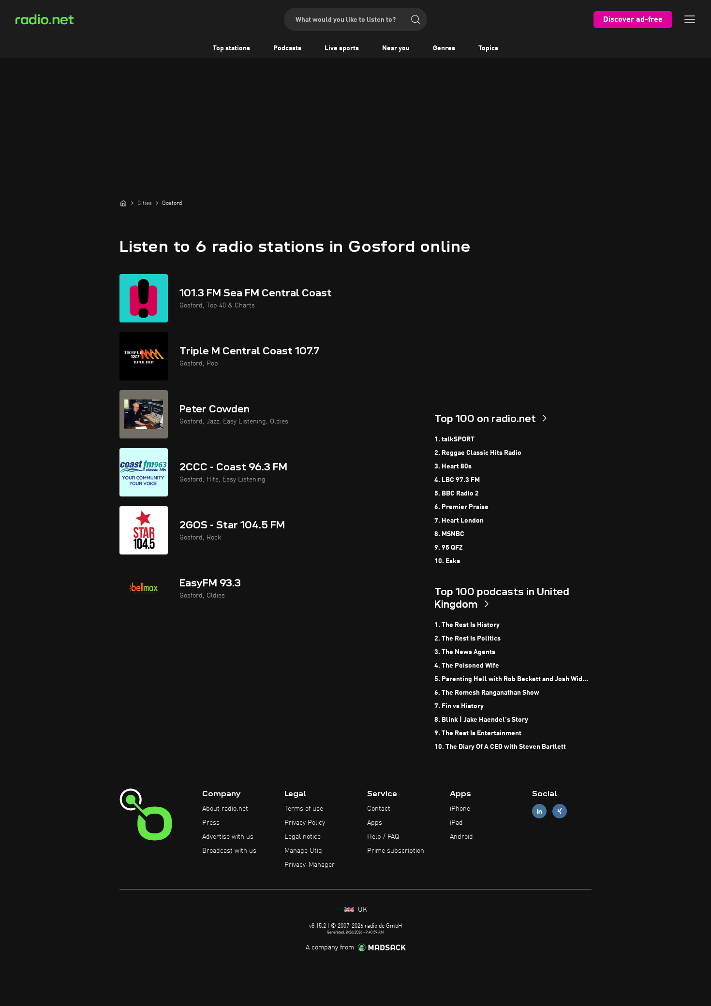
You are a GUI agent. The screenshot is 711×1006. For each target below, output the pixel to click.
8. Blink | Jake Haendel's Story (481, 719)
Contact (378, 808)
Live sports (342, 48)
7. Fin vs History (459, 706)
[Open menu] (690, 19)
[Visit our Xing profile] (559, 811)
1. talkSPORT (454, 439)
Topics (488, 48)
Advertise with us (227, 836)
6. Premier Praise (461, 507)
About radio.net (225, 808)
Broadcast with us (229, 850)
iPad (456, 822)
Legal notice (302, 836)
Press (211, 822)
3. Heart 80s (453, 466)
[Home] (123, 203)
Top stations (231, 48)
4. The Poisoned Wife (466, 665)
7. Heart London (459, 520)
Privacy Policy (304, 822)
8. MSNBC (449, 534)
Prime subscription (395, 850)
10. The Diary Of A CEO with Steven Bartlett (500, 747)
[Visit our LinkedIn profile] (539, 811)
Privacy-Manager (309, 864)
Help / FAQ (383, 836)
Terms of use (303, 808)
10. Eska (447, 561)
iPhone (460, 808)
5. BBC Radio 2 (456, 493)
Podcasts (287, 48)
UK (361, 909)
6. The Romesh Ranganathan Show (486, 692)
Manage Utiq (303, 850)
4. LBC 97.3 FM (457, 480)
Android (461, 836)
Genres (444, 48)
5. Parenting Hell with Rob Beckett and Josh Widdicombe (513, 679)
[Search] (415, 19)
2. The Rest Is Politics (467, 638)
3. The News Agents (464, 652)
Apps (374, 822)
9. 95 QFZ (448, 547)
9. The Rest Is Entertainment (477, 733)
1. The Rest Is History (467, 625)
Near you (396, 48)
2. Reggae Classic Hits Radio (477, 453)
